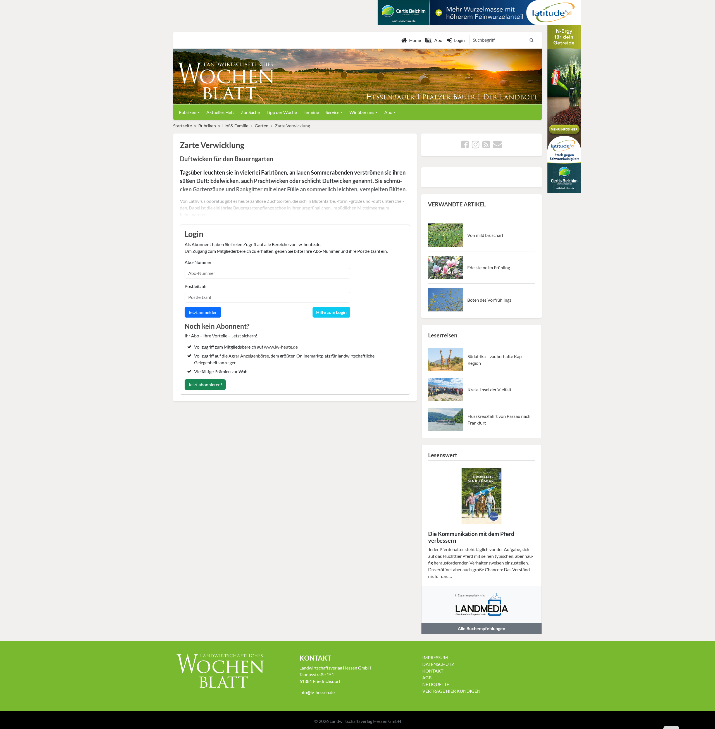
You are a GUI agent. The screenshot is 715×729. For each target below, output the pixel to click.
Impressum (435, 657)
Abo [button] (388, 112)
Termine (311, 112)
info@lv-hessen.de (317, 692)
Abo (438, 40)
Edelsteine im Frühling (488, 267)
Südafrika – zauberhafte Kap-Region (495, 360)
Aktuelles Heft (220, 112)
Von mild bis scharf (485, 235)
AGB (427, 677)
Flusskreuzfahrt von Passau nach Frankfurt (499, 419)
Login (459, 40)
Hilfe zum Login (331, 312)
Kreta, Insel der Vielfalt (489, 389)
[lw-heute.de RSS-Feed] (486, 146)
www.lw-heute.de (281, 346)
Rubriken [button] (187, 112)
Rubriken (207, 125)
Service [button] (332, 112)
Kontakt (432, 670)
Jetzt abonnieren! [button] (205, 384)
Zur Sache (250, 112)
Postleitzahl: (197, 286)
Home (415, 40)
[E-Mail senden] (497, 146)
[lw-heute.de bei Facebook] (465, 146)
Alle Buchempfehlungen (481, 628)
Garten (261, 125)
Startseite (182, 125)
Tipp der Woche (281, 112)
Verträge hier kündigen (451, 691)
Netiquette (435, 684)
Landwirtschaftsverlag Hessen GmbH (365, 721)
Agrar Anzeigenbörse (248, 355)
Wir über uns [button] (361, 112)
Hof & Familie (235, 125)
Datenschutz (438, 664)
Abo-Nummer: (199, 262)
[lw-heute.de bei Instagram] (475, 146)
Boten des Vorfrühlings (489, 299)
